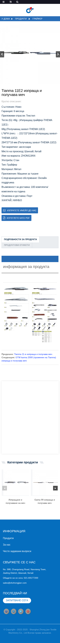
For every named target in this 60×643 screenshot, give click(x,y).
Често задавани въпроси (17, 551)
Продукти (21, 18)
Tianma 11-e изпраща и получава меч (33, 354)
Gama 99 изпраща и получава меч (44, 501)
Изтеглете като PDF (18, 218)
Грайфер (37, 18)
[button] (58, 54)
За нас (6, 544)
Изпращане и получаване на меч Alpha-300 (15, 501)
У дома (6, 18)
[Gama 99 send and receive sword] (45, 482)
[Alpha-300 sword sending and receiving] (16, 482)
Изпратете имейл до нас (21, 210)
